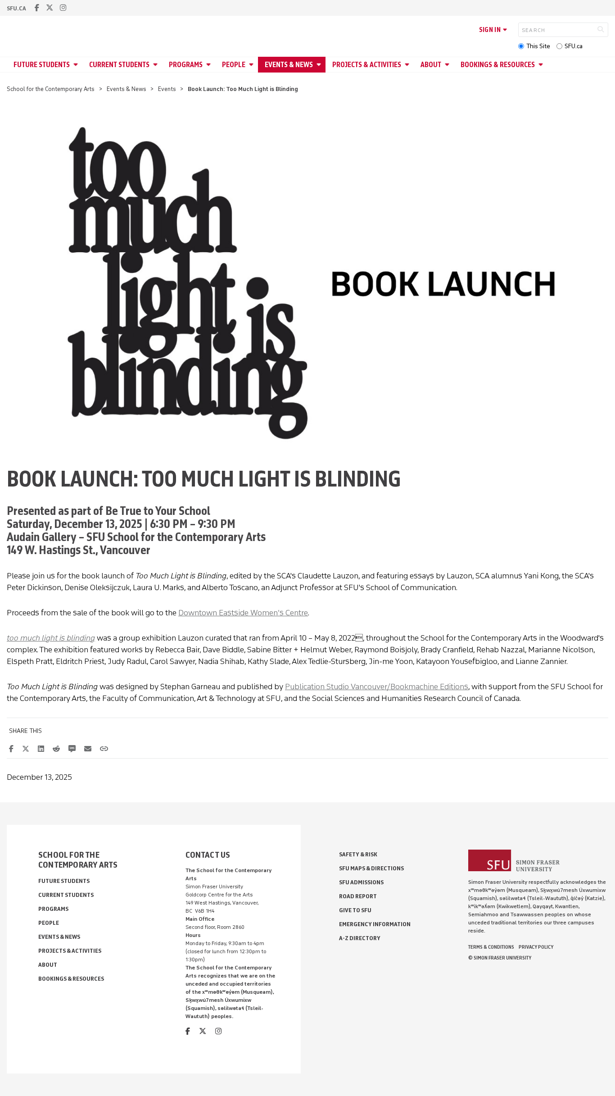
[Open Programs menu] (209, 65)
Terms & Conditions (491, 947)
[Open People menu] (252, 65)
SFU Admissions (361, 882)
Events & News (289, 64)
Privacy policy (536, 947)
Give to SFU (355, 910)
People (233, 64)
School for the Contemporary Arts (51, 89)
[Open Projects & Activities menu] (408, 65)
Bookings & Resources (498, 64)
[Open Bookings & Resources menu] (542, 65)
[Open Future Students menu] (77, 65)
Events (167, 89)
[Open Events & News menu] (320, 65)
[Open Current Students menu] (156, 65)
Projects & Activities (366, 64)
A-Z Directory (359, 938)
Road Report (358, 896)
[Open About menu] (448, 65)
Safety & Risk (358, 854)
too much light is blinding (51, 638)
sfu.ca (16, 8)
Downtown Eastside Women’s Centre (243, 613)
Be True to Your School (157, 510)
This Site (538, 46)
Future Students (42, 64)
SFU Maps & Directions (371, 868)
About (431, 64)
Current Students (119, 64)
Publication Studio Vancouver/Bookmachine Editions (376, 686)
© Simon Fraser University (499, 958)
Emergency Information (375, 924)
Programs (186, 64)
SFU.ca (574, 46)
